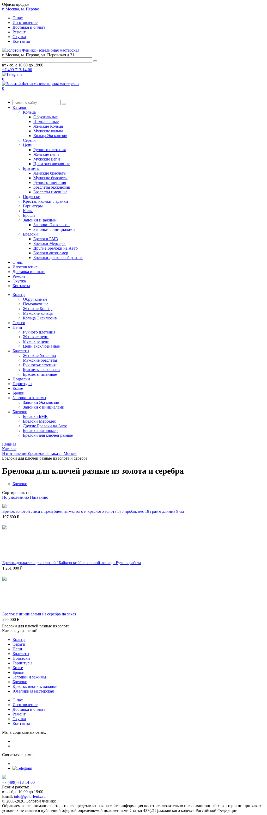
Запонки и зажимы (40, 220)
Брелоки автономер (50, 253)
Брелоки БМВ (45, 239)
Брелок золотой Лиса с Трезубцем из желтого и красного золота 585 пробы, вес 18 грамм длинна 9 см (93, 511)
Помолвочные (46, 121)
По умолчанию (15, 497)
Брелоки (30, 234)
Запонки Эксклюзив (51, 225)
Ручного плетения (49, 149)
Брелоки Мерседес (49, 243)
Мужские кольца (48, 131)
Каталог (20, 107)
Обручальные (45, 117)
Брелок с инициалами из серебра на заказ (39, 614)
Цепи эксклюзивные (51, 164)
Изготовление (25, 22)
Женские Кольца (48, 126)
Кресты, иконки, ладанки (45, 201)
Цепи (28, 145)
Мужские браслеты (50, 178)
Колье (28, 210)
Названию (39, 497)
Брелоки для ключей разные (58, 257)
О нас (18, 18)
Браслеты (31, 168)
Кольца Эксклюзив (50, 135)
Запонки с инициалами (54, 229)
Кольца (29, 112)
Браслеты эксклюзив (51, 187)
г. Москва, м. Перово (20, 9)
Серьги (29, 140)
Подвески (31, 196)
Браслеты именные (50, 192)
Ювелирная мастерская (33, 691)
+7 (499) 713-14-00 (18, 782)
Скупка (19, 36)
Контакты (21, 41)
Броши (29, 215)
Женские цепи (46, 154)
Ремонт (19, 32)
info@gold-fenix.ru (30, 796)
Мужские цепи (46, 159)
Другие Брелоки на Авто (55, 248)
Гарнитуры (33, 206)
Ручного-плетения (49, 182)
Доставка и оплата (29, 27)
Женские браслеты (49, 173)
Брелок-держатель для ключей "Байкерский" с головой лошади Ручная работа (71, 562)
